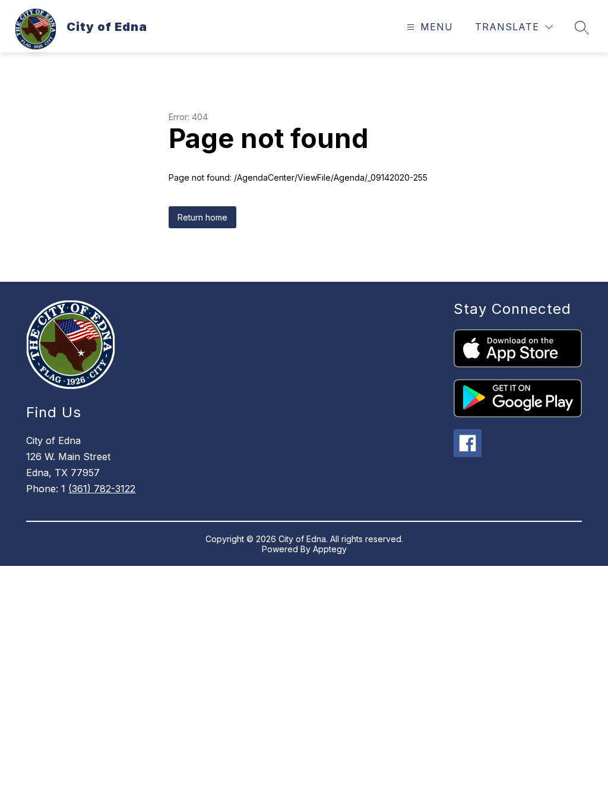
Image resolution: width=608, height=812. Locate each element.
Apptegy (330, 549)
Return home (202, 217)
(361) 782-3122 (101, 489)
